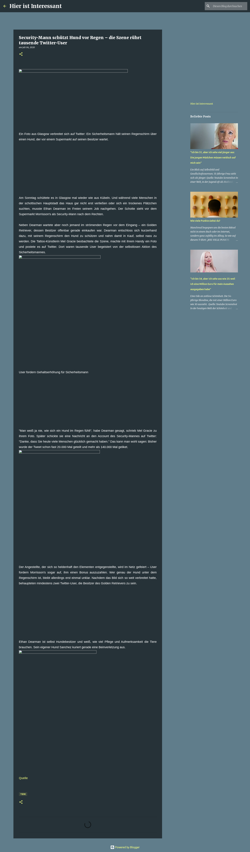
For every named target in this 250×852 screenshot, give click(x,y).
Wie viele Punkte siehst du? (205, 220)
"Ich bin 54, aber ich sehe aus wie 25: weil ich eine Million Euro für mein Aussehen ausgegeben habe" (212, 284)
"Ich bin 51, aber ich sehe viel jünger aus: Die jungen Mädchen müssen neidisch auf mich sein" (213, 157)
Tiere (23, 794)
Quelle (23, 778)
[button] (21, 54)
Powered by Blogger (127, 847)
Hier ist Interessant (36, 6)
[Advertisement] (88, 171)
